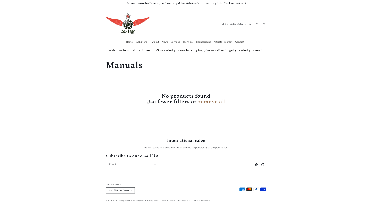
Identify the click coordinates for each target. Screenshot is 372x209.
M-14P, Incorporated (121, 201)
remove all (212, 101)
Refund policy (138, 200)
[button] (250, 24)
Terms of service (168, 200)
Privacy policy (153, 200)
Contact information (201, 200)
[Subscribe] (155, 164)
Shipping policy (184, 200)
